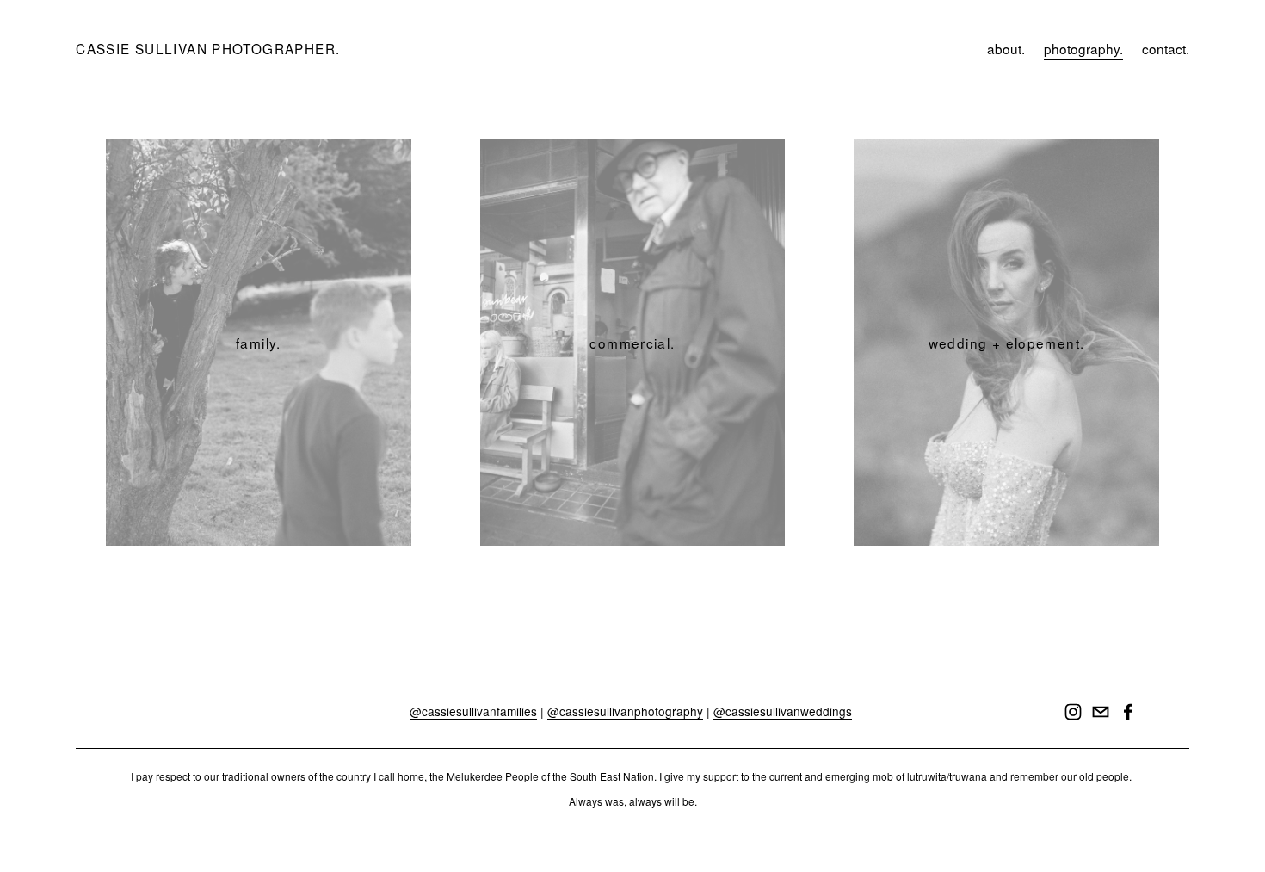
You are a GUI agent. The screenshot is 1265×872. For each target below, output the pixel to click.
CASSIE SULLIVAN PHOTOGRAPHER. (208, 48)
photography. (1083, 48)
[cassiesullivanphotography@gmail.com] (1100, 711)
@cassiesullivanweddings (782, 711)
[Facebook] (1128, 711)
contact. (1165, 48)
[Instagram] (1073, 711)
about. (1006, 48)
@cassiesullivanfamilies (473, 711)
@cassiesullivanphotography (625, 711)
